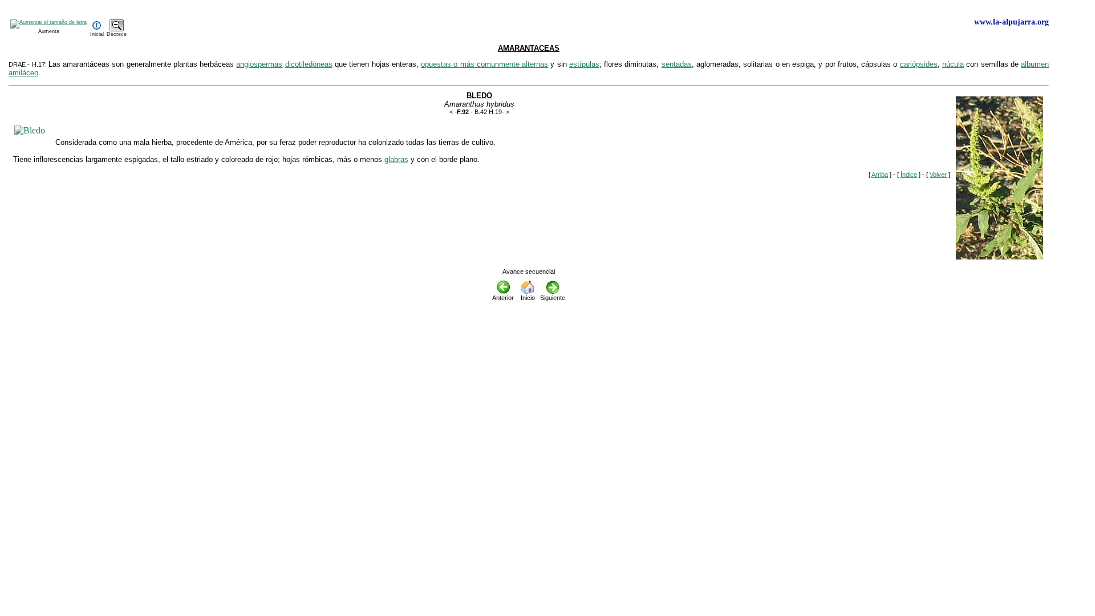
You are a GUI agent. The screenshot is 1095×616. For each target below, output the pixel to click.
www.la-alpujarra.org (1011, 22)
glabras (396, 159)
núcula (953, 64)
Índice (909, 174)
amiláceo (23, 72)
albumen (1035, 64)
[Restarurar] (97, 30)
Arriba (879, 174)
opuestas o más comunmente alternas (484, 64)
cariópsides (919, 64)
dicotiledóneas (308, 64)
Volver (938, 174)
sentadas (677, 64)
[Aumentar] (48, 22)
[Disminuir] (117, 30)
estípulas (584, 64)
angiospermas (259, 64)
